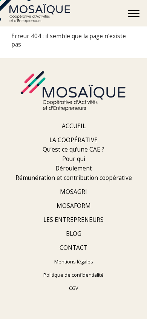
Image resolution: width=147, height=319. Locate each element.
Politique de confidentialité (73, 275)
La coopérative (73, 140)
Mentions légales (73, 262)
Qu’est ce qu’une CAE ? (73, 149)
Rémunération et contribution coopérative (73, 178)
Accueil (74, 126)
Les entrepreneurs (73, 220)
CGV (73, 288)
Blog (73, 234)
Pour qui (73, 159)
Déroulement (73, 168)
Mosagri (73, 192)
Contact (73, 248)
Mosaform (74, 206)
